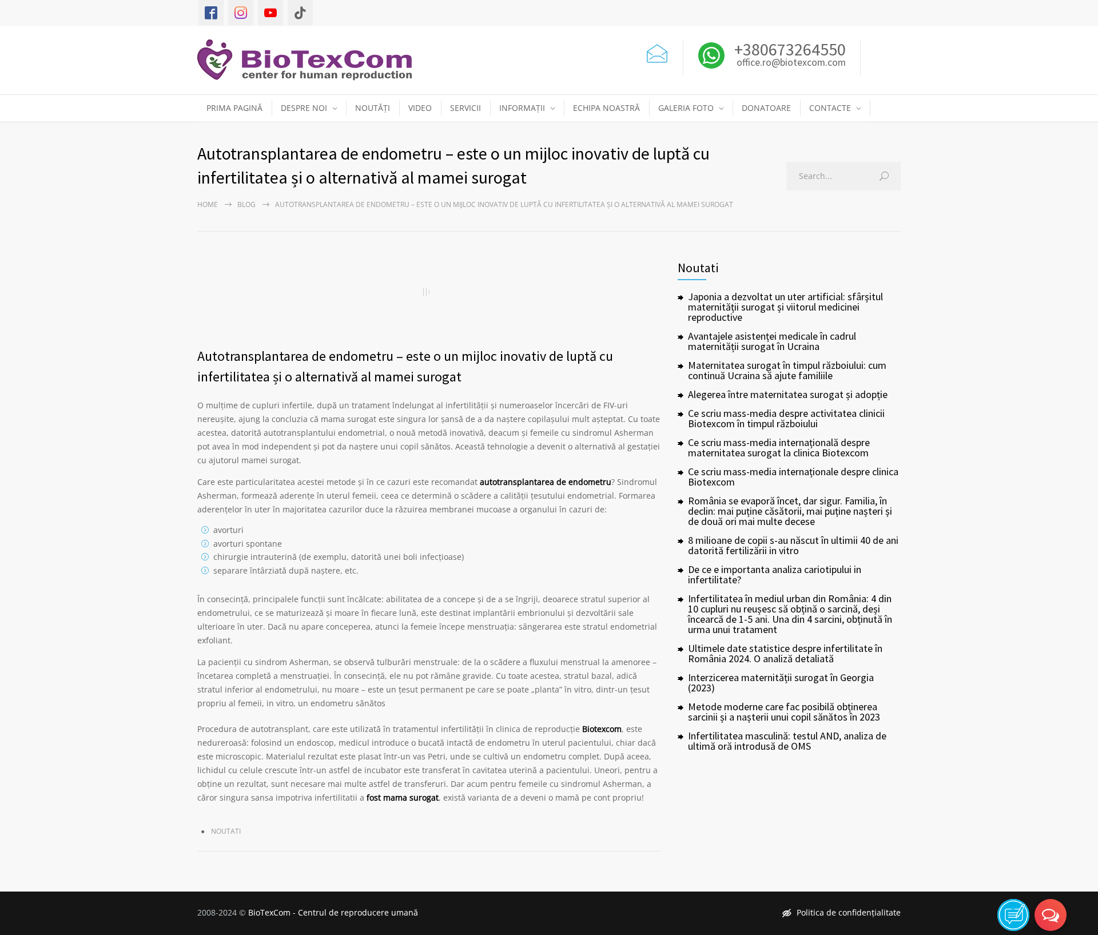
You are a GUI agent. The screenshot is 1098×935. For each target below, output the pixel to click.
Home (207, 204)
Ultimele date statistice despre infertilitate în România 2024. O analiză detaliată (785, 653)
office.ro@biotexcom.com (791, 63)
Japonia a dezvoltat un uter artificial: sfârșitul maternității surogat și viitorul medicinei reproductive (785, 307)
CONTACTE (830, 107)
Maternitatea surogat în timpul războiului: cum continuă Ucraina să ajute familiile (787, 370)
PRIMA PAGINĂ (234, 107)
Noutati (226, 831)
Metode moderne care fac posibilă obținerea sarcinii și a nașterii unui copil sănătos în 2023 (784, 711)
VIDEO (420, 107)
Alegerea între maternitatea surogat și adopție (788, 394)
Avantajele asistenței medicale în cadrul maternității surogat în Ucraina (772, 341)
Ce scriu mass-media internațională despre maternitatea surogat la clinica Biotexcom (779, 447)
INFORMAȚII (522, 107)
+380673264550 (788, 49)
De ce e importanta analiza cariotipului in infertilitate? (774, 574)
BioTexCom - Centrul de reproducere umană (333, 912)
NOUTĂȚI (372, 107)
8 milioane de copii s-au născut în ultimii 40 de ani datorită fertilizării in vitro (793, 545)
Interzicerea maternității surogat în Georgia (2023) (781, 682)
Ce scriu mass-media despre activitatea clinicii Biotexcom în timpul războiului (786, 418)
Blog (246, 204)
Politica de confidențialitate (849, 912)
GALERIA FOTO (686, 107)
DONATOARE (766, 107)
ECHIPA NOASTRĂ (606, 107)
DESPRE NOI (304, 107)
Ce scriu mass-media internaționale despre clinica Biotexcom (793, 476)
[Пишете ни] (657, 52)
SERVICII (465, 107)
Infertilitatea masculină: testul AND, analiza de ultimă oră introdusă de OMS (787, 741)
